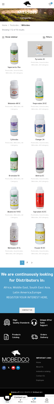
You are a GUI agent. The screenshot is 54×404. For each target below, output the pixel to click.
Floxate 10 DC (40, 248)
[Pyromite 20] (40, 49)
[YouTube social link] (13, 368)
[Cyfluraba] (14, 125)
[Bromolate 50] (14, 162)
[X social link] (9, 368)
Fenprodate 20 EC (40, 104)
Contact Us (40, 376)
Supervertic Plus (14, 67)
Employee (40, 380)
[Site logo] (27, 4)
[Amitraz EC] (40, 162)
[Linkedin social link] (18, 368)
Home (4, 26)
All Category (18, 73)
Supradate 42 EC (39, 212)
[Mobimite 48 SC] (14, 89)
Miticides (9, 73)
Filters (49, 37)
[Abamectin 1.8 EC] (14, 198)
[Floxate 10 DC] (40, 234)
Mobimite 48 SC (14, 104)
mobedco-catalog (43, 372)
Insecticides (18, 71)
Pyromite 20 (40, 59)
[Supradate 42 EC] (40, 198)
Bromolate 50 (14, 176)
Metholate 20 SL (14, 248)
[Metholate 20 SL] (14, 234)
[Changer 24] (40, 125)
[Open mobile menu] (3, 4)
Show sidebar (11, 37)
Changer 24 (39, 140)
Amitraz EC (40, 176)
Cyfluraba (14, 140)
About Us (39, 367)
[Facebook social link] (4, 368)
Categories (25, 18)
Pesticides (14, 26)
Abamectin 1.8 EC (14, 212)
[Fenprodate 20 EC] (40, 89)
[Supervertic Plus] (14, 53)
